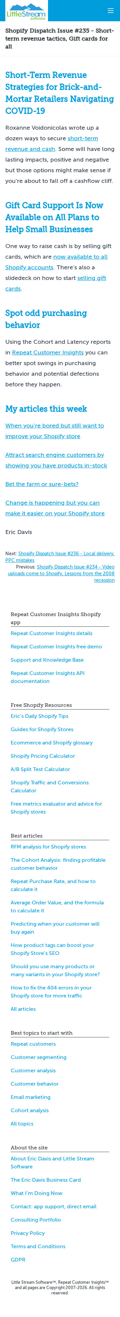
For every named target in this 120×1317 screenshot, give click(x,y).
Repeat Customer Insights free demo (56, 647)
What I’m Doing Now (36, 1193)
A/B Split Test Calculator (40, 769)
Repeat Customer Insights (48, 352)
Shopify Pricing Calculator (43, 756)
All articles (23, 1009)
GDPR (18, 1260)
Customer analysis (33, 1071)
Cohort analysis (30, 1111)
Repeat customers (33, 1044)
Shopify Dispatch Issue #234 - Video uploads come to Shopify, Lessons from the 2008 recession (61, 574)
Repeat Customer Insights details (51, 633)
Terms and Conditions (38, 1247)
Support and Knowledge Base (47, 660)
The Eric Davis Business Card (46, 1180)
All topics (22, 1124)
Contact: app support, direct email (53, 1207)
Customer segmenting (38, 1057)
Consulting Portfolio (36, 1220)
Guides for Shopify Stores (42, 729)
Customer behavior (35, 1084)
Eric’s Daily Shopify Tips (39, 716)
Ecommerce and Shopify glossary (52, 743)
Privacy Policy (28, 1233)
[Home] (26, 10)
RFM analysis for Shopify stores (48, 847)
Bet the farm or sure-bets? (42, 484)
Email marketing (30, 1097)
